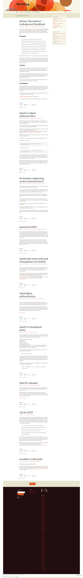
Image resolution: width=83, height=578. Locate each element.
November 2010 (43, 516)
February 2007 (43, 568)
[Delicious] (43, 489)
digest (37, 118)
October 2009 (43, 528)
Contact (21, 12)
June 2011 (42, 513)
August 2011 (43, 510)
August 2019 (43, 501)
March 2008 (43, 555)
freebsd (28, 461)
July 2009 (42, 533)
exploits (36, 26)
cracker (31, 26)
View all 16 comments (23, 377)
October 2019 (43, 500)
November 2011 (43, 509)
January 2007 (43, 570)
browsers (35, 183)
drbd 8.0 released (28, 383)
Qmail (42, 229)
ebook (33, 26)
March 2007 (43, 567)
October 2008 (43, 546)
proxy (38, 183)
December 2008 (43, 543)
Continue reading (24, 244)
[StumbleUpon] (43, 491)
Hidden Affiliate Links (28, 12)
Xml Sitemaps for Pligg (36, 12)
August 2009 (43, 531)
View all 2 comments (23, 221)
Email (26, 229)
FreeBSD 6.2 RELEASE (30, 459)
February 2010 (43, 522)
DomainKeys (38, 229)
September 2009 (43, 530)
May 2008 (42, 552)
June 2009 (42, 534)
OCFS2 (47, 393)
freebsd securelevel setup (61, 43)
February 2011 (43, 515)
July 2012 (42, 507)
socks (42, 183)
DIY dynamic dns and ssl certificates (58, 23)
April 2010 (42, 519)
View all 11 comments (23, 321)
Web (27, 183)
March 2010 (43, 521)
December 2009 (43, 525)
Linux (27, 385)
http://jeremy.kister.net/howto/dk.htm (25, 276)
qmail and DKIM (28, 227)
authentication (33, 118)
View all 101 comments (23, 252)
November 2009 (43, 527)
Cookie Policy (17, 576)
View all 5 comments (23, 107)
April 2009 (42, 537)
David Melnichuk (31, 29)
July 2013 (42, 504)
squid (41, 118)
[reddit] (47, 490)
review (40, 26)
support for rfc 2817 (43, 444)
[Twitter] (47, 491)
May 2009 (42, 536)
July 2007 (42, 561)
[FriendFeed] (43, 490)
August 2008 (43, 549)
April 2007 (42, 565)
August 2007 (43, 559)
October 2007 (43, 556)
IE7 (24, 444)
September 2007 (43, 558)
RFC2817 (45, 420)
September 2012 (43, 506)
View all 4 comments (23, 453)
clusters (31, 385)
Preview (18, 495)
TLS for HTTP (26, 412)
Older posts (32, 483)
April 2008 (42, 553)
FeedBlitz (18, 496)
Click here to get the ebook (24, 96)
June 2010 (42, 518)
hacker (38, 26)
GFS (21, 394)
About (17, 12)
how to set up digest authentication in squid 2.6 (33, 132)
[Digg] (46, 489)
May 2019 (42, 503)
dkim (35, 229)
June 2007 (42, 562)
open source (35, 461)
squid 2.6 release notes (33, 345)
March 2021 (43, 497)
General (28, 332)
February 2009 (43, 540)
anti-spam (32, 229)
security (27, 26)
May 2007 (42, 564)
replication (35, 385)
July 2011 (42, 512)
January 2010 (43, 524)
